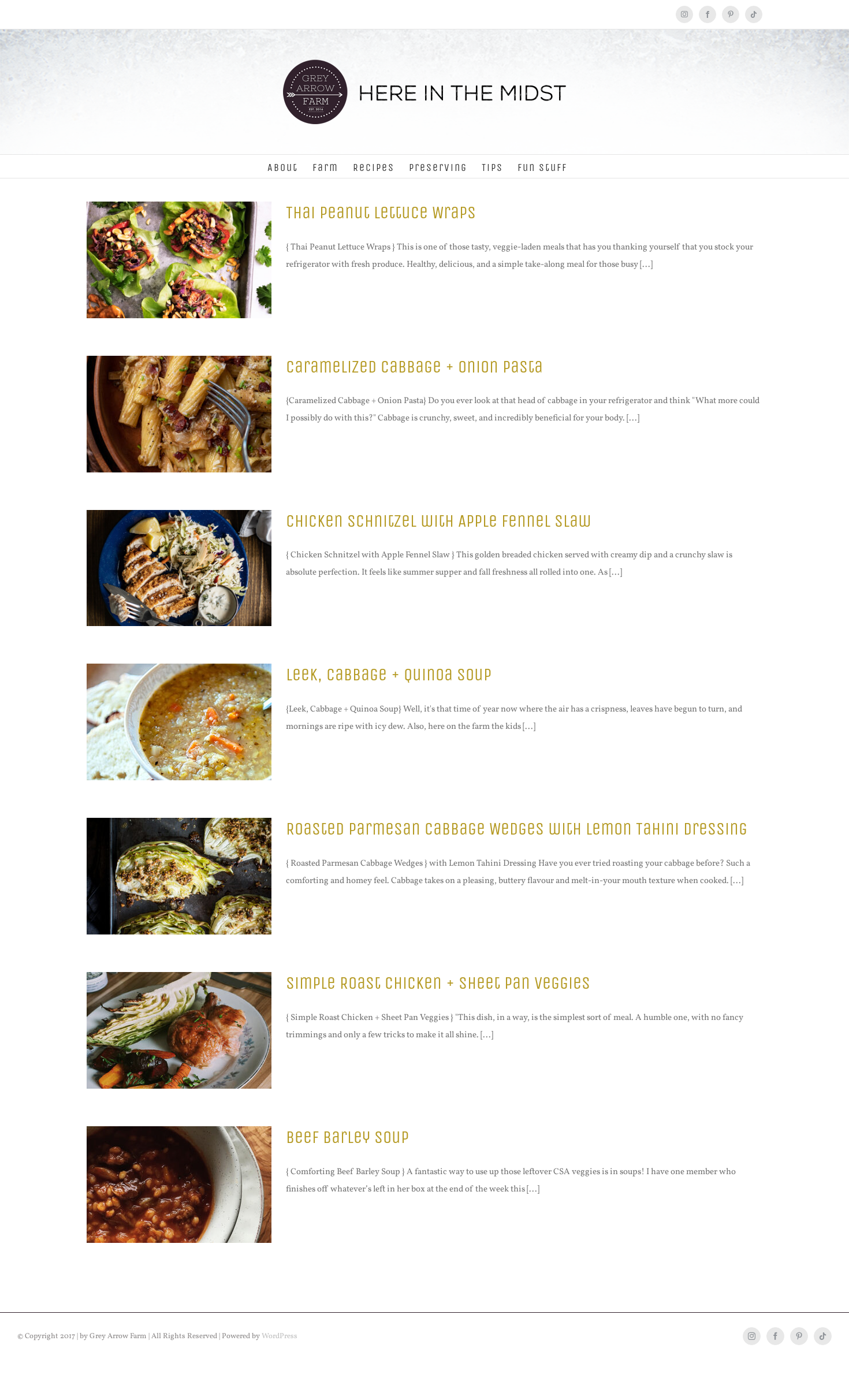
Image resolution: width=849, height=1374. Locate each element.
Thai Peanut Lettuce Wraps (381, 212)
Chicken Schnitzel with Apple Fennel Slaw (438, 521)
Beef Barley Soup (347, 1137)
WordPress (279, 1336)
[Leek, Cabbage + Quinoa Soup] (179, 722)
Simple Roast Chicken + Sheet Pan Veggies (438, 983)
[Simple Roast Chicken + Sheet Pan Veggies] (179, 1030)
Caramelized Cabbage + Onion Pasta (414, 366)
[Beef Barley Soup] (179, 1184)
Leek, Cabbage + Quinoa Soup (388, 674)
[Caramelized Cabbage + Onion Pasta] (179, 414)
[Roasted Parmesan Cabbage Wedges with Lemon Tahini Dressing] (179, 876)
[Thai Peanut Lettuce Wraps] (179, 260)
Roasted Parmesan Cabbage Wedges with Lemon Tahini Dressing (516, 828)
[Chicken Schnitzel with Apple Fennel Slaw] (179, 568)
